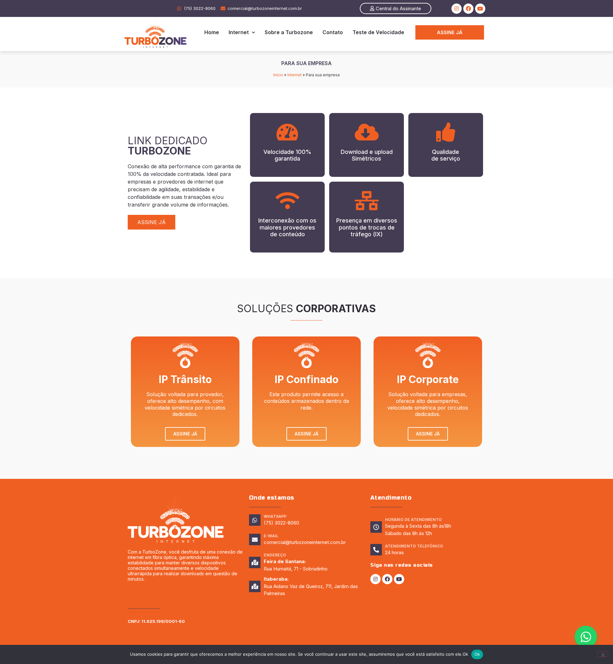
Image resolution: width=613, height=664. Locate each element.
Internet (239, 32)
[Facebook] (468, 9)
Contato (332, 32)
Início (278, 74)
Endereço (275, 555)
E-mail (271, 535)
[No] (602, 654)
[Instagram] (456, 9)
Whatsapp (275, 516)
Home (211, 32)
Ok (477, 654)
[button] (395, 8)
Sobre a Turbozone (289, 32)
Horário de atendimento (413, 519)
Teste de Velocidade (378, 32)
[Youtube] (480, 9)
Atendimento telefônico (414, 546)
